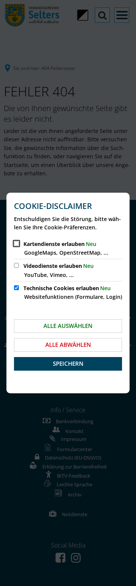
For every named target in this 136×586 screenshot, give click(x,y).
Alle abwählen (68, 344)
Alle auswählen (68, 325)
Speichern (68, 363)
